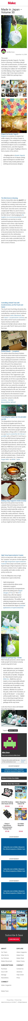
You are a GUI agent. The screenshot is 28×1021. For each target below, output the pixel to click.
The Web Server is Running (9, 198)
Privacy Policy (10, 1000)
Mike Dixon (6, 752)
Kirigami (3, 136)
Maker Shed (20, 958)
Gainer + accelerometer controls (14, 317)
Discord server (23, 761)
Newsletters (4, 978)
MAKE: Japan (16, 459)
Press (18, 978)
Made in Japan (13, 730)
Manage (3, 975)
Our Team (4, 952)
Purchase (4, 969)
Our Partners (5, 958)
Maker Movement (6, 961)
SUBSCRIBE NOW (14, 939)
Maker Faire (20, 955)
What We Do (5, 955)
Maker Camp (20, 961)
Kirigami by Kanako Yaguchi (9, 134)
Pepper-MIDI (5, 459)
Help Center (20, 975)
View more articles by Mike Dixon (11, 755)
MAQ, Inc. (6, 679)
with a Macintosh (15, 315)
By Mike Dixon (11, 52)
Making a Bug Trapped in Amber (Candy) (13, 501)
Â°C (19, 593)
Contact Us (20, 969)
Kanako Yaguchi (20, 155)
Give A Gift (4, 972)
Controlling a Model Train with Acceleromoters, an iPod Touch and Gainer (12, 305)
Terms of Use (18, 1000)
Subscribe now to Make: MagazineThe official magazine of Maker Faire (14, 770)
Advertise (19, 972)
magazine (22, 952)
